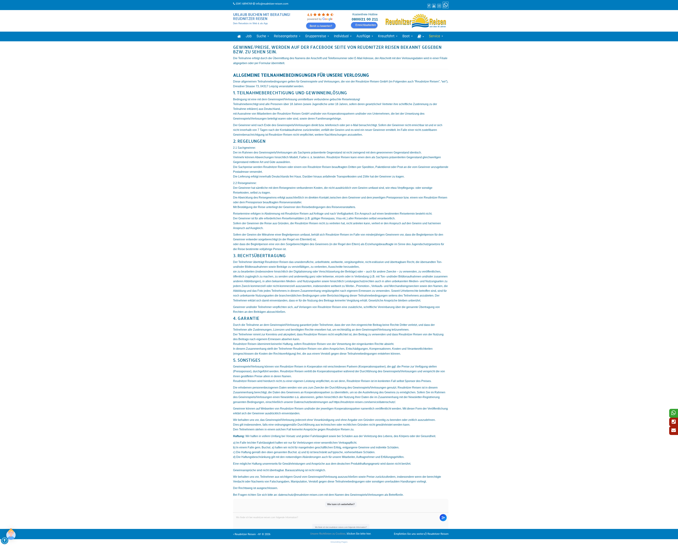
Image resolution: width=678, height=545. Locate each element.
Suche (262, 36)
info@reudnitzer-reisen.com (272, 3)
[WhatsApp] (445, 6)
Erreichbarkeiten (365, 24)
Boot (406, 36)
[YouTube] (433, 6)
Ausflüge (363, 36)
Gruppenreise (316, 36)
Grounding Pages (339, 542)
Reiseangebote (286, 36)
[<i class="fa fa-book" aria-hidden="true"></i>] (420, 36)
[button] (11, 534)
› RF (258, 534)
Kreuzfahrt (387, 36)
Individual (342, 36)
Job (249, 36)
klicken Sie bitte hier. (359, 533)
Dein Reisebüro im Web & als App (250, 23)
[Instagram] (438, 6)
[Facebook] (428, 6)
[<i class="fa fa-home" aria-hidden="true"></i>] (239, 36)
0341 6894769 (244, 3)
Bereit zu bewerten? (321, 26)
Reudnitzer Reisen (437, 533)
